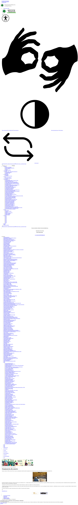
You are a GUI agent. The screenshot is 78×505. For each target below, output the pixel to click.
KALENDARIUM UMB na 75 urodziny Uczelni (11, 180)
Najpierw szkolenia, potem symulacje (10, 385)
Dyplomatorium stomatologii (7, 270)
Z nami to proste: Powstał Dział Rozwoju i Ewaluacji (10, 335)
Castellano (8, 226)
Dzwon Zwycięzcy (6, 281)
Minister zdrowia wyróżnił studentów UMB (11, 412)
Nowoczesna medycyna (8, 178)
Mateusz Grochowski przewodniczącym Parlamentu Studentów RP (12, 303)
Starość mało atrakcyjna (8, 424)
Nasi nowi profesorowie (8, 431)
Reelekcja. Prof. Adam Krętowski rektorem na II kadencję (11, 330)
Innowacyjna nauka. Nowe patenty (8, 275)
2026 (6, 216)
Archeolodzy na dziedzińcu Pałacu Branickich (11, 185)
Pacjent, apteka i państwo (8, 422)
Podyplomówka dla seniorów (9, 401)
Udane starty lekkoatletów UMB (8, 307)
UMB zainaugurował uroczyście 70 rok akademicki (10, 305)
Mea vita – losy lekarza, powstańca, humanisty (11, 434)
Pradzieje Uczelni (7, 179)
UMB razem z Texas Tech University (8, 346)
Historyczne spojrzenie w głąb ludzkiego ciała (11, 199)
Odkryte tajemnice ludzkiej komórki (10, 201)
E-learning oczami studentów (7, 359)
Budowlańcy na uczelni (7, 319)
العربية (21, 226)
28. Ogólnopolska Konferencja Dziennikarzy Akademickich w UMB (13, 289)
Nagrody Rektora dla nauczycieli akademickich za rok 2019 (11, 291)
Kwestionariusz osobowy (8, 172)
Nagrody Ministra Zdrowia (7, 292)
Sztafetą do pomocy (8, 430)
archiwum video (6, 447)
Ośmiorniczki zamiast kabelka (9, 379)
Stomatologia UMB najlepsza (7, 311)
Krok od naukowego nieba (7, 341)
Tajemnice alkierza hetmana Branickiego (9, 264)
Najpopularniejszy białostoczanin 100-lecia (11, 194)
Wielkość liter (11, 130)
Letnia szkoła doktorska (7, 360)
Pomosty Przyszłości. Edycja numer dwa (9, 239)
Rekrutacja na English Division (8, 248)
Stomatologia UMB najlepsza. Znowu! (9, 277)
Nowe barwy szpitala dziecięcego (8, 247)
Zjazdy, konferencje (7, 168)
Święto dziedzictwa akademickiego (9, 202)
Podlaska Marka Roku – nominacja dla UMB (11, 442)
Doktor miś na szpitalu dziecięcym (8, 256)
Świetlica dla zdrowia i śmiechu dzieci (10, 395)
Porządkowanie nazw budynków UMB (9, 302)
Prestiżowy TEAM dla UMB (9, 377)
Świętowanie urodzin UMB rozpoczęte (10, 439)
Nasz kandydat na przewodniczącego (8, 308)
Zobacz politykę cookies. (3, 502)
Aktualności (5, 166)
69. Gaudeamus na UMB (7, 345)
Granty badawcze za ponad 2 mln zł (8, 344)
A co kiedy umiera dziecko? (7, 301)
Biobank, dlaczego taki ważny (9, 398)
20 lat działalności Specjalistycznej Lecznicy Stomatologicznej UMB (12, 351)
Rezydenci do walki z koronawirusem (9, 316)
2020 (6, 220)
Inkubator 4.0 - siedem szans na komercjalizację (10, 285)
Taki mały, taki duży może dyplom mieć (10, 433)
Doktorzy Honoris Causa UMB (9, 204)
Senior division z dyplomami (9, 394)
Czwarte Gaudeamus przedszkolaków (10, 411)
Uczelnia (5, 450)
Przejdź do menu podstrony (5, 1)
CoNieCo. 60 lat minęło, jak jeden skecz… (10, 196)
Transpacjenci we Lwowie (7, 242)
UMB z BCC (7, 389)
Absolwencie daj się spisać (7, 287)
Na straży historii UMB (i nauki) (8, 267)
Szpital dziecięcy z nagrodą (9, 402)
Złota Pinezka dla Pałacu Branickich (8, 321)
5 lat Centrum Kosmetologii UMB (8, 348)
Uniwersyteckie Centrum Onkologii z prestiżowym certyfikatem (12, 318)
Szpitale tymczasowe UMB (7, 300)
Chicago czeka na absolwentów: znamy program (11, 390)
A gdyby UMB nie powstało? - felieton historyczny (12, 182)
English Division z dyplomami (8, 238)
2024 (6, 217)
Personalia (6, 173)
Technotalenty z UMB (6, 340)
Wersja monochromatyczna (54, 130)
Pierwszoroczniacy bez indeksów (9, 370)
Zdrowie (5, 176)
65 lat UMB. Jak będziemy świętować (10, 443)
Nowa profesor (6, 356)
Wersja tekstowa (61, 130)
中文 (6, 226)
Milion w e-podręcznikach (7, 290)
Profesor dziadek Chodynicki (9, 436)
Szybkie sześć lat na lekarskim (8, 265)
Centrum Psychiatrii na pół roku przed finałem (10, 263)
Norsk (17, 226)
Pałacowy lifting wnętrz (7, 280)
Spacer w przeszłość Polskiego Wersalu (10, 376)
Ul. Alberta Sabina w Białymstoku (9, 187)
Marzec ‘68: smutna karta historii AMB (10, 197)
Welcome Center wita (6, 352)
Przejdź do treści (4, 2)
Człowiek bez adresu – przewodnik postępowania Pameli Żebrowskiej (13, 257)
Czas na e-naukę (6, 332)
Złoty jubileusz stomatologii (9, 193)
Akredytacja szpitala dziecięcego (8, 354)
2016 (4, 362)
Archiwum (5, 215)
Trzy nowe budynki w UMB (7, 283)
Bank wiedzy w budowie (7, 271)
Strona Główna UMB (6, 8)
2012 (4, 446)
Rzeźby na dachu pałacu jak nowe (8, 353)
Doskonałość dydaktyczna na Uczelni (8, 250)
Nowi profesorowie (6, 288)
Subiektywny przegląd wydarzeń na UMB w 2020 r (10, 295)
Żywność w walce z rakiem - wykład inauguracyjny (12, 367)
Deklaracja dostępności (7, 498)
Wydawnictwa (5, 451)
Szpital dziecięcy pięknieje (7, 245)
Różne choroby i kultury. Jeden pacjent (10, 418)
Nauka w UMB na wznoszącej (9, 408)
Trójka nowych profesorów (7, 334)
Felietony (5, 209)
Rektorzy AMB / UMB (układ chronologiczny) (11, 171)
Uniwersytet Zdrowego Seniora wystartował (11, 426)
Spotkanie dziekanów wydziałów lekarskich (11, 384)
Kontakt (5, 223)
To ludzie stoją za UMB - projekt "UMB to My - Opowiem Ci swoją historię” (14, 249)
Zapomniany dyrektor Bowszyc (9, 181)
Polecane (6, 169)
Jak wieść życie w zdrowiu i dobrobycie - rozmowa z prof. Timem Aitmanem (15, 404)
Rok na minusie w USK (8, 419)
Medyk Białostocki (6, 453)
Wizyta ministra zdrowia (7, 278)
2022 (6, 219)
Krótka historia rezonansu (8, 198)
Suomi (23, 226)
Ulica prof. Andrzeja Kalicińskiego (8, 323)
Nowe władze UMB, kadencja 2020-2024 (9, 320)
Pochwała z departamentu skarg (9, 420)
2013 (4, 445)
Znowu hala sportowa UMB (7, 241)
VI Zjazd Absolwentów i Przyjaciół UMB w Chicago (12, 375)
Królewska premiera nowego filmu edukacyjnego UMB (11, 268)
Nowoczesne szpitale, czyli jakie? (9, 415)
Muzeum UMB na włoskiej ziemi (9, 391)
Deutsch (11, 226)
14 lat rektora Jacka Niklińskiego (9, 374)
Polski (3, 226)
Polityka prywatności (6, 497)
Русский (19, 226)
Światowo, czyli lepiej (8, 413)
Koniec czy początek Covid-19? (8, 293)
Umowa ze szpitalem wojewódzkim (8, 253)
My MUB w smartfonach (7, 315)
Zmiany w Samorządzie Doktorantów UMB (9, 299)
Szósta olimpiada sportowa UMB (9, 414)
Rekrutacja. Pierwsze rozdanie (9, 429)
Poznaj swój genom (7, 403)
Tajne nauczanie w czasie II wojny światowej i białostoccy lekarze (13, 207)
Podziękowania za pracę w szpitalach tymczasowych (10, 259)
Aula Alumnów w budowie (7, 324)
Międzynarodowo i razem (7, 255)
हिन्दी (15, 226)
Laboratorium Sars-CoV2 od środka (8, 328)
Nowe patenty (6, 343)
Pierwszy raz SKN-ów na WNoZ (8, 284)
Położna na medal (6, 310)
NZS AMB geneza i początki (9, 189)
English (5, 226)
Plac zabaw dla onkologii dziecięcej (8, 358)
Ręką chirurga (7, 210)
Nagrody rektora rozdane (7, 339)
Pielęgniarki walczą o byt (8, 441)
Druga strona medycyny (8, 177)
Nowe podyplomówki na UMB (9, 386)
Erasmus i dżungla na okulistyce (9, 400)
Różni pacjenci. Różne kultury (9, 425)
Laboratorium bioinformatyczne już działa (10, 416)
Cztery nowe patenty (6, 294)
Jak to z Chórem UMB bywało (9, 186)
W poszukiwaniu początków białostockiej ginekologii (12, 183)
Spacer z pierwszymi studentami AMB (10, 190)
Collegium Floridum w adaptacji (8, 266)
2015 (4, 444)
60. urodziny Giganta (6, 246)
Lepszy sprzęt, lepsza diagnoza (9, 435)
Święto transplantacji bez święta (9, 406)
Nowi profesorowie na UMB (7, 337)
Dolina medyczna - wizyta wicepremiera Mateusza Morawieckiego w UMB (15, 387)
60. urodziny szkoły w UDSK (8, 274)
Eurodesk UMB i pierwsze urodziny (10, 428)
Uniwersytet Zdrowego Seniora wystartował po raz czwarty (13, 371)
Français (13, 226)
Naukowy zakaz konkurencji (9, 382)
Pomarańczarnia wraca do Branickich (10, 380)
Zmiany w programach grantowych (8, 333)
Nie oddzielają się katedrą (8, 409)
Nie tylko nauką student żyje (7, 322)
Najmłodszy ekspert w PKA (9, 364)
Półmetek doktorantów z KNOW (9, 437)
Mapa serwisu (5, 496)
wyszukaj (3, 165)
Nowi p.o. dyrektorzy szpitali (9, 368)
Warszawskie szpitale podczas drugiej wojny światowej (12, 191)
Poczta (4, 224)
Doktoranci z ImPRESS (7, 244)
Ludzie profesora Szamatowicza (9, 188)
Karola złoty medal (7, 440)
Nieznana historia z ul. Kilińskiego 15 (10, 205)
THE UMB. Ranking (6, 272)
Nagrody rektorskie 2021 (7, 261)
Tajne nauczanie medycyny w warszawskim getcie (11, 208)
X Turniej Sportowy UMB (7, 355)
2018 (6, 222)
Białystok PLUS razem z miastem (9, 383)
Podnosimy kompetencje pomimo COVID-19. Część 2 (11, 317)
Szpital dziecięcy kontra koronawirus (8, 329)
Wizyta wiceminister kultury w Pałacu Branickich (10, 357)
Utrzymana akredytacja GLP (9, 363)
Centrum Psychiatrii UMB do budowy (9, 338)
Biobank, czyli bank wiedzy (9, 397)
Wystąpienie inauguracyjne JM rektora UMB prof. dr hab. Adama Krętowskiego (14, 304)
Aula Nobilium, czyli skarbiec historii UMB (9, 296)
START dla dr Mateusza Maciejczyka (9, 326)
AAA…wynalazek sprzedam (7, 258)
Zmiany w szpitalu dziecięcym (9, 405)
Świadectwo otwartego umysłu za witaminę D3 (11, 417)
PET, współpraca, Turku (8, 438)
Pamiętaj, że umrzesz (8, 213)
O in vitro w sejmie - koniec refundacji (10, 392)
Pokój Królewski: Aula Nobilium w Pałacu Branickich (12, 184)
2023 (6, 218)
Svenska (25, 226)
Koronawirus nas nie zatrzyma (8, 327)
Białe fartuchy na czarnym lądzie (9, 381)
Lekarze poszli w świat (8, 427)
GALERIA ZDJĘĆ (6, 174)
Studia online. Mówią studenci (8, 297)
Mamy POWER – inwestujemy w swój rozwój (10, 254)
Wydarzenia (6, 175)
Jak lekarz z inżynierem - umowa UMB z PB (9, 260)
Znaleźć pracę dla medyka (8, 396)
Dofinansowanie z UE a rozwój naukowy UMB (11, 373)
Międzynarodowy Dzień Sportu (8, 349)
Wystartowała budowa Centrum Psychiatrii (9, 306)
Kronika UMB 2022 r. (6, 243)
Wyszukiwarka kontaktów (7, 495)
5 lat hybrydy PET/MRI (7, 298)
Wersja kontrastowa (16, 130)
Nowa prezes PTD (6, 279)
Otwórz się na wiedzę (6, 313)
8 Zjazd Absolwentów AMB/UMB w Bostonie (10, 350)
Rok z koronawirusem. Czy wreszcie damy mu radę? (10, 282)
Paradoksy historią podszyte (9, 212)
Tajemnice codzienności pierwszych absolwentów (11, 206)
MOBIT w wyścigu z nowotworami (10, 407)
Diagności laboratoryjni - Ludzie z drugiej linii (10, 331)
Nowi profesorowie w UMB (7, 269)
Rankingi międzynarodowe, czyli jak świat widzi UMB (11, 286)
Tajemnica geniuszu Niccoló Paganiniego (10, 200)
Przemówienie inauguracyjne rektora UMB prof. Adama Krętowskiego (14, 365)
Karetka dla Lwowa (6, 252)
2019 (6, 221)
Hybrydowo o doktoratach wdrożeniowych (9, 312)
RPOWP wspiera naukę (8, 423)
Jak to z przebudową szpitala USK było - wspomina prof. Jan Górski (14, 195)
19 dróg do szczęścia (8, 393)
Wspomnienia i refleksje (8, 211)
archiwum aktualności (8, 170)
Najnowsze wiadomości (8, 167)
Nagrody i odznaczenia (8, 366)
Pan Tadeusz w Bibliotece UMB (9, 372)
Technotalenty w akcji (7, 342)
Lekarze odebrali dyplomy (8, 369)
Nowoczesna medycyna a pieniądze (10, 378)
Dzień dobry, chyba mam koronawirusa (9, 309)
